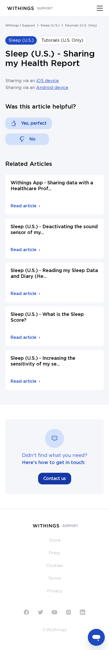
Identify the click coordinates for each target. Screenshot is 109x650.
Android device (52, 88)
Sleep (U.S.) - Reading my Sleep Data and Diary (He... (54, 273)
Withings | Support (20, 25)
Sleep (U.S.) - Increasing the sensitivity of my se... (43, 361)
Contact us (54, 478)
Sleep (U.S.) (50, 25)
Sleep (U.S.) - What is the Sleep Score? (47, 317)
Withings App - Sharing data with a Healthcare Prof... (52, 186)
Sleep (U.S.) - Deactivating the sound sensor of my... (54, 230)
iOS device (47, 81)
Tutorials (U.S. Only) (81, 25)
